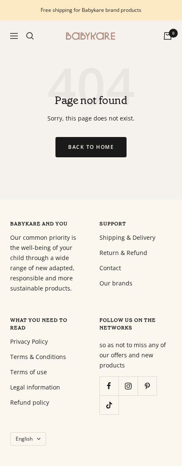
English (24, 438)
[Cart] (167, 36)
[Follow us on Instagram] (128, 385)
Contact (110, 268)
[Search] (30, 36)
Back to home (91, 147)
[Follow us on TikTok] (109, 404)
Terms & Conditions (38, 357)
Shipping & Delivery (127, 237)
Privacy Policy (29, 341)
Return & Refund (123, 253)
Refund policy (29, 402)
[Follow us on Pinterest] (147, 385)
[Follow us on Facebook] (109, 385)
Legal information (35, 387)
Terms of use (28, 372)
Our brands (115, 283)
